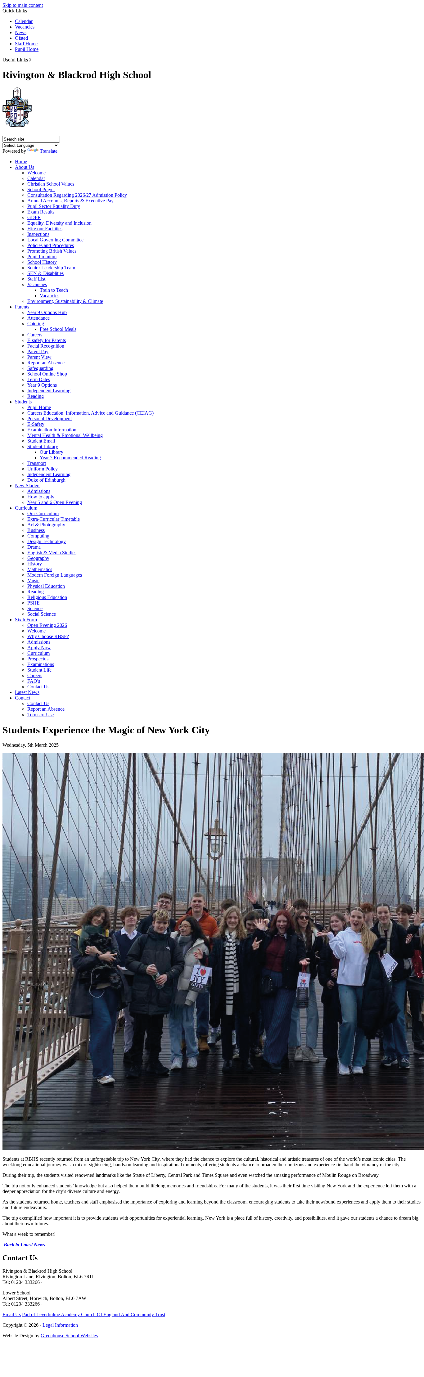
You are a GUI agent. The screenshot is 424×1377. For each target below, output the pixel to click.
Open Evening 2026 (47, 625)
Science (35, 608)
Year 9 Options (42, 385)
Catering (35, 323)
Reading (35, 396)
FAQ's (33, 681)
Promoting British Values (51, 251)
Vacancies (24, 26)
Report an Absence (46, 362)
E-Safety (35, 424)
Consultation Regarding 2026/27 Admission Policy (77, 195)
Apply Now (39, 647)
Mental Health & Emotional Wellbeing (65, 435)
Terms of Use (40, 714)
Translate (48, 151)
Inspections (38, 234)
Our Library (51, 452)
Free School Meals (58, 329)
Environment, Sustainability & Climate (65, 301)
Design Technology (46, 541)
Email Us (11, 1314)
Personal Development (49, 418)
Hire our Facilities (44, 228)
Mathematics (39, 569)
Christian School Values (50, 184)
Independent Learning (48, 390)
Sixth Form (26, 619)
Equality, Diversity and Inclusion (59, 223)
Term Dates (38, 379)
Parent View (39, 357)
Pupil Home (26, 49)
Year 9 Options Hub (47, 312)
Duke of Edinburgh (46, 480)
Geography (38, 558)
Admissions (38, 491)
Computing (38, 535)
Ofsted (21, 38)
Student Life (39, 670)
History (34, 563)
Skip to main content (22, 5)
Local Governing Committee (55, 239)
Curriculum (26, 508)
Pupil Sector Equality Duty (53, 206)
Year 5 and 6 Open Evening (54, 502)
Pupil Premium (41, 256)
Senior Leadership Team (51, 267)
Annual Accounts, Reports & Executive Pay (70, 200)
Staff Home (26, 43)
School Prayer (41, 189)
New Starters (27, 485)
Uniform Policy (42, 468)
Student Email (41, 440)
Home (21, 161)
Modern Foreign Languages (54, 575)
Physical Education (46, 586)
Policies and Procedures (50, 245)
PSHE (33, 602)
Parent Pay (37, 351)
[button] (30, 59)
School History (42, 262)
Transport (36, 463)
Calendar (24, 21)
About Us (24, 167)
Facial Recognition (45, 346)
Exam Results (40, 211)
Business (36, 530)
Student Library (42, 446)
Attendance (38, 318)
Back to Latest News (24, 1244)
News (20, 32)
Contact (22, 697)
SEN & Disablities (45, 273)
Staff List (36, 278)
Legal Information (60, 1325)
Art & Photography (46, 524)
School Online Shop (47, 373)
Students (23, 401)
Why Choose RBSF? (48, 636)
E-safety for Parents (46, 340)
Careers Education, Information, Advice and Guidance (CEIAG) (90, 413)
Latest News (27, 692)
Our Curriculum (43, 513)
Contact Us (38, 686)
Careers (34, 334)
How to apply (40, 496)
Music (33, 580)
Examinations (40, 664)
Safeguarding (40, 368)
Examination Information (51, 429)
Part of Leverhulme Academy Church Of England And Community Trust (93, 1314)
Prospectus (37, 658)
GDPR (34, 217)
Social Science (41, 614)
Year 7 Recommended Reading (70, 457)
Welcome (36, 172)
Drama (34, 547)
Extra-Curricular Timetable (53, 519)
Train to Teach (54, 290)
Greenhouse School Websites (69, 1335)
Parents (22, 306)
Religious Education (47, 597)
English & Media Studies (51, 552)
